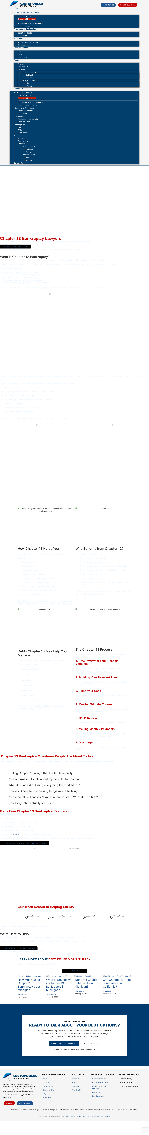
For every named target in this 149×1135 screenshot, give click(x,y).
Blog (19, 52)
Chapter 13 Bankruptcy (27, 19)
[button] (74, 773)
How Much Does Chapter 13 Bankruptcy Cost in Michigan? (30, 985)
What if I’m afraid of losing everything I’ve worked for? (44, 785)
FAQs (20, 55)
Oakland (29, 75)
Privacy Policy (65, 1117)
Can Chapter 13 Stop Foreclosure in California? (117, 983)
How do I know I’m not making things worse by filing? (43, 791)
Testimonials (23, 67)
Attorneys (21, 64)
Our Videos (22, 57)
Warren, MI (75, 1079)
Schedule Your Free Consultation (64, 1044)
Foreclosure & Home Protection (30, 23)
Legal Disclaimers (84, 1117)
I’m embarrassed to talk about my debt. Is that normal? (44, 779)
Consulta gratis (24, 45)
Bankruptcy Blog (48, 1090)
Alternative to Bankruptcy (25, 29)
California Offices (29, 72)
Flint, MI (74, 1082)
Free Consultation (98, 1096)
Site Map (107, 1117)
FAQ (44, 1094)
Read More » (22, 995)
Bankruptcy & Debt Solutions (26, 12)
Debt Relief (22, 36)
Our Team (46, 1082)
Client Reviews (48, 1086)
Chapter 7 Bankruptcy (26, 16)
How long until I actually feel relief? (31, 803)
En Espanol (47, 1097)
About (16, 60)
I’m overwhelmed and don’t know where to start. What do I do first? (53, 797)
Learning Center (21, 48)
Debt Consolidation (25, 33)
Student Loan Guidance (27, 26)
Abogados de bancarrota (28, 42)
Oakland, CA (76, 1086)
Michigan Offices (28, 80)
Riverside (29, 78)
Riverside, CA (76, 1090)
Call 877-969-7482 (90, 1044)
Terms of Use (74, 1117)
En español (18, 38)
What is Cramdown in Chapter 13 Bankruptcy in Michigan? (58, 985)
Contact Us (18, 89)
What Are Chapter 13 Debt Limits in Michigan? (88, 983)
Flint (27, 83)
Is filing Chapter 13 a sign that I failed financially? (41, 773)
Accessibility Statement (97, 1117)
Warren (29, 86)
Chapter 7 (15, 834)
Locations (22, 69)
